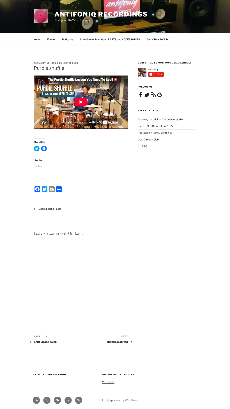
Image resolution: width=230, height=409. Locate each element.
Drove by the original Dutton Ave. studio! (160, 119)
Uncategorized (50, 209)
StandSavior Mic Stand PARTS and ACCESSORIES (110, 39)
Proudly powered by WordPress (120, 400)
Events (51, 39)
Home (36, 39)
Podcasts (67, 39)
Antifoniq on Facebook (50, 374)
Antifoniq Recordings (101, 14)
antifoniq (70, 63)
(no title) (142, 146)
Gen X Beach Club (157, 39)
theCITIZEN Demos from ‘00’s (155, 126)
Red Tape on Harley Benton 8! (155, 132)
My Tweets (108, 382)
